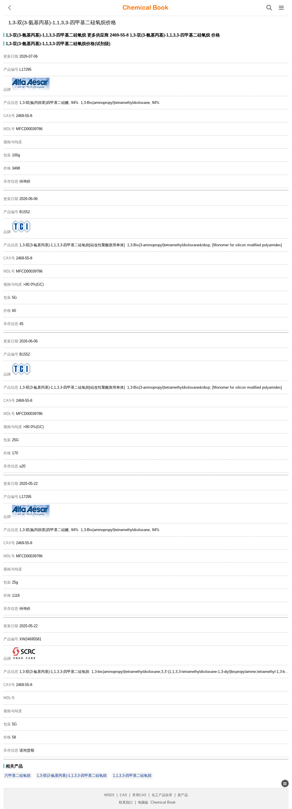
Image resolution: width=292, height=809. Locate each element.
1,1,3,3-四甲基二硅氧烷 (132, 775)
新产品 (183, 795)
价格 (215, 35)
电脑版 (143, 802)
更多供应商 (98, 35)
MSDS (109, 795)
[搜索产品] (269, 8)
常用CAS (139, 795)
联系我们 (126, 802)
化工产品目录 (162, 795)
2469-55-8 (119, 35)
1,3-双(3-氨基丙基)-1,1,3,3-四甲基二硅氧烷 (46, 35)
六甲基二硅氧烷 (18, 775)
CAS (123, 795)
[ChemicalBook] (145, 8)
